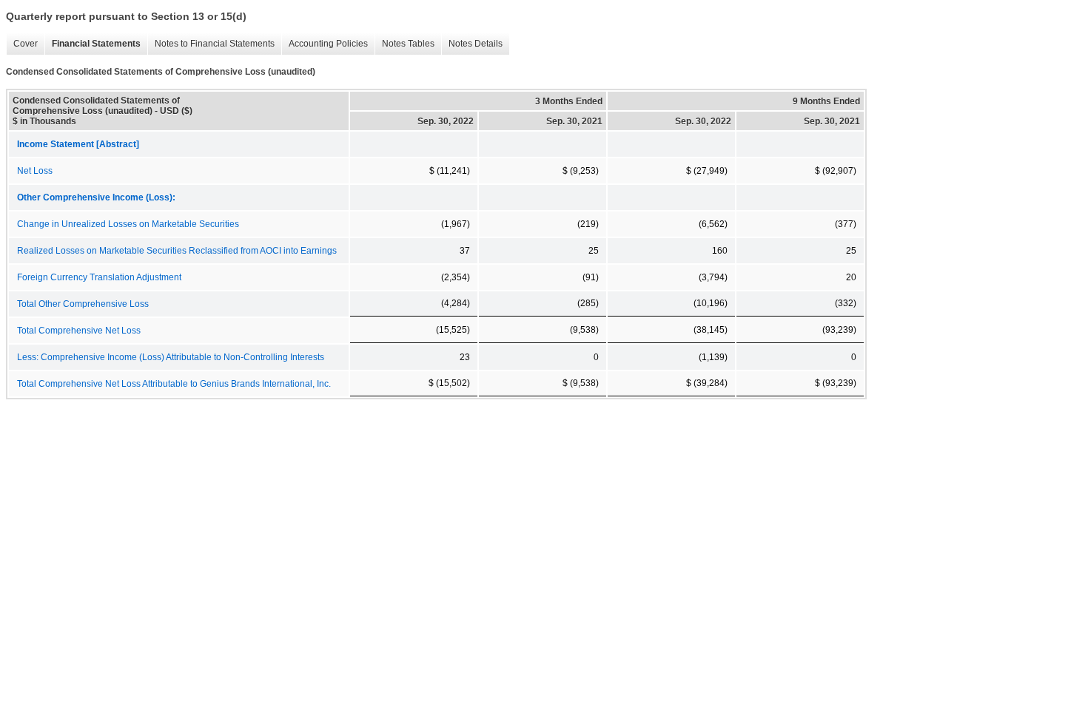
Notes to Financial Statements (211, 44)
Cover (22, 44)
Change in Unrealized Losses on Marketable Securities (128, 224)
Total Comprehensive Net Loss (79, 330)
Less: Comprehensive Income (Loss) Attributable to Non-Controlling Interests (170, 357)
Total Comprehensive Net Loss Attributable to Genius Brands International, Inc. (174, 383)
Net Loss (35, 170)
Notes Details (472, 44)
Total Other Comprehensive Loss (83, 304)
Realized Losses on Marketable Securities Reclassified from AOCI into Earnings (177, 250)
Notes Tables (404, 44)
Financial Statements (92, 44)
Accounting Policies (324, 44)
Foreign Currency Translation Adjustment (99, 277)
